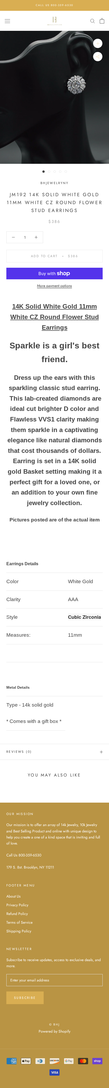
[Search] (92, 20)
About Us (13, 896)
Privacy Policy (17, 905)
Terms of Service (19, 922)
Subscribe (25, 997)
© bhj (54, 1024)
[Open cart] (102, 20)
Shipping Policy (18, 931)
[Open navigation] (7, 21)
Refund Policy (17, 913)
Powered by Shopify (54, 1031)
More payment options (54, 285)
